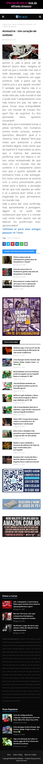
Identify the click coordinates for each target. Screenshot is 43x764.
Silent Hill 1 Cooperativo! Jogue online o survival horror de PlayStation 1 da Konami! (25, 421)
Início (9, 755)
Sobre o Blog (17, 755)
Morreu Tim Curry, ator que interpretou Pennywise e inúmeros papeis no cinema (24, 616)
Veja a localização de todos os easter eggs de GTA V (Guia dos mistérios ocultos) (25, 741)
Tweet (19, 232)
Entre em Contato (30, 755)
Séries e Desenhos (18, 24)
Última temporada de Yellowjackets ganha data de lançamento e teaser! (25, 259)
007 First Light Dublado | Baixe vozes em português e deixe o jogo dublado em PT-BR (25, 397)
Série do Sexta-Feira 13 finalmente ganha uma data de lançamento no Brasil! (25, 271)
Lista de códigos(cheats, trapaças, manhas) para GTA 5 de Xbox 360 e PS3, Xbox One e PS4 (26, 717)
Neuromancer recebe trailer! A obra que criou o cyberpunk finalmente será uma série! (25, 283)
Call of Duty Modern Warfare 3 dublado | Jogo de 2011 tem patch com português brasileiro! (26, 409)
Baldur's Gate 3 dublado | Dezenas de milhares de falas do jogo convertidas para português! (26, 446)
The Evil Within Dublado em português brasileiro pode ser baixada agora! (25, 385)
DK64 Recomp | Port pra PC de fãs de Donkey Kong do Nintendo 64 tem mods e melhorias (26, 350)
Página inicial (6, 24)
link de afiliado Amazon (24, 4)
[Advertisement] (21, 566)
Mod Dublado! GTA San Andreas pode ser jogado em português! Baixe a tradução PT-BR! (26, 373)
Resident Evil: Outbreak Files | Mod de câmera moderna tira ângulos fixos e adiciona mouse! (26, 459)
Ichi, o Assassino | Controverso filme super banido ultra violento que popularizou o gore (26, 604)
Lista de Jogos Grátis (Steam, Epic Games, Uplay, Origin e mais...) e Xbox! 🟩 (26, 362)
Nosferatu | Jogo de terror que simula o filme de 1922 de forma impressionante (25, 627)
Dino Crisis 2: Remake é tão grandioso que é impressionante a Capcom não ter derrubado (26, 433)
